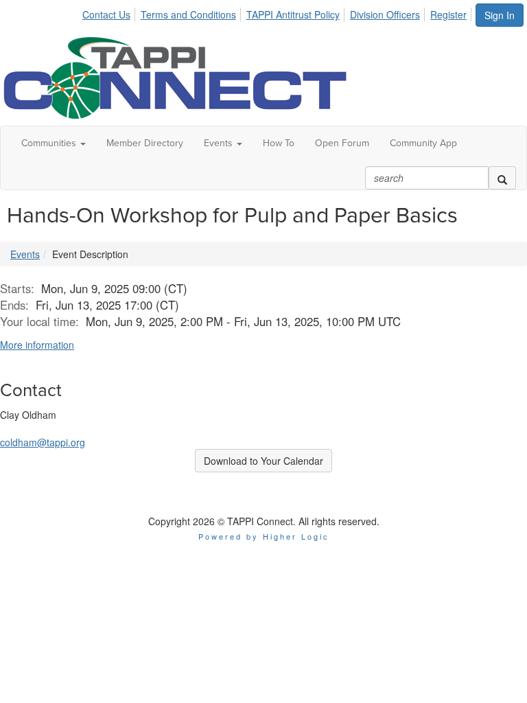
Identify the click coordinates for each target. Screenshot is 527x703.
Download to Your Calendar (263, 461)
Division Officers (385, 14)
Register (448, 14)
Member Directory (144, 143)
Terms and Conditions (188, 14)
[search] (502, 177)
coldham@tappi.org (42, 442)
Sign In (499, 15)
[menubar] (278, 12)
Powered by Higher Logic (263, 536)
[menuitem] (110, 12)
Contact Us (106, 14)
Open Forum (342, 143)
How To (278, 143)
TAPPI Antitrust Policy (293, 14)
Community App (423, 143)
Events (219, 143)
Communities (50, 143)
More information (37, 345)
